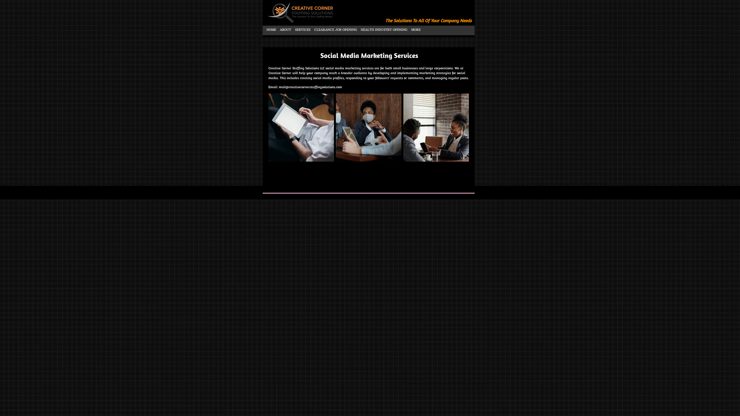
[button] (301, 128)
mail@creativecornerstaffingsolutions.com (310, 87)
